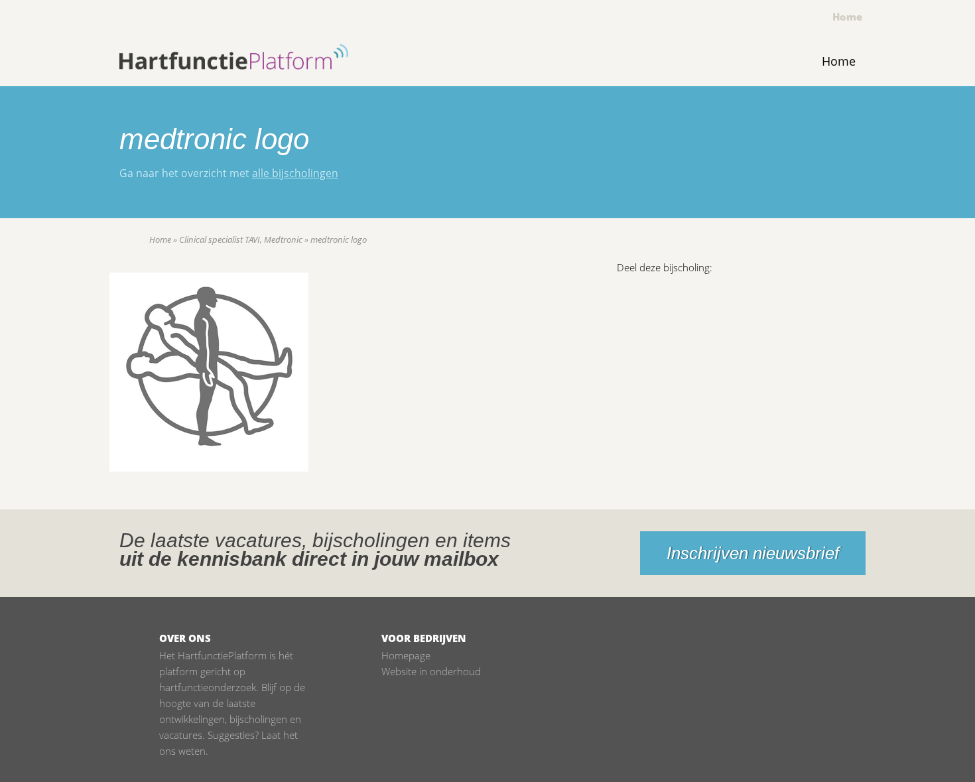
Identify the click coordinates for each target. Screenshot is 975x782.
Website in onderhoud (431, 671)
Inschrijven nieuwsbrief (753, 553)
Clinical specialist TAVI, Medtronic (240, 239)
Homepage (405, 655)
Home (847, 16)
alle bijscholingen (295, 173)
